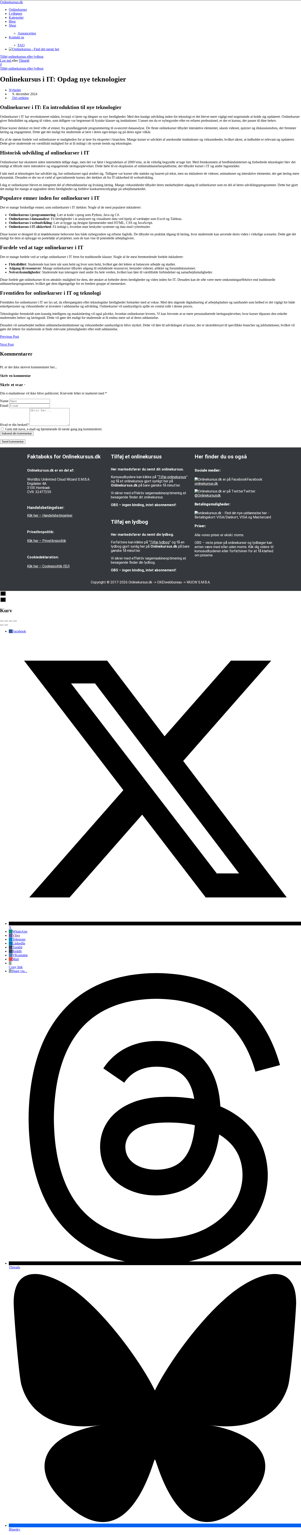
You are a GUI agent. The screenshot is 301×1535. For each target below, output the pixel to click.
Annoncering (27, 33)
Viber (16, 935)
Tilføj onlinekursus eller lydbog (21, 56)
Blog (12, 21)
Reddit (17, 951)
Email (4, 405)
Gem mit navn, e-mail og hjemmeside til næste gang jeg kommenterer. (53, 429)
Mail (15, 959)
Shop (12, 25)
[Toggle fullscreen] (10, 621)
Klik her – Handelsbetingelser (49, 515)
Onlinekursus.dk (11, 2)
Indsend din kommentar (17, 433)
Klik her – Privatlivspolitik (46, 541)
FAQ (21, 45)
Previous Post (9, 336)
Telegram (18, 939)
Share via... (19, 971)
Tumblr (17, 947)
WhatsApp (19, 931)
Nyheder (15, 90)
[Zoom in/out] (15, 621)
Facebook (19, 631)
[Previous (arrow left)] (2, 625)
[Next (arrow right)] (6, 625)
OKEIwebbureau (169, 582)
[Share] (6, 621)
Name (4, 401)
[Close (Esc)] (2, 621)
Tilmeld (24, 60)
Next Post (7, 344)
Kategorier (16, 17)
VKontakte (20, 955)
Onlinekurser (18, 9)
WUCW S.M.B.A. (198, 582)
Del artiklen (20, 98)
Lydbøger (15, 13)
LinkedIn (18, 943)
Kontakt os (16, 37)
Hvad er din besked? (14, 425)
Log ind (6, 60)
